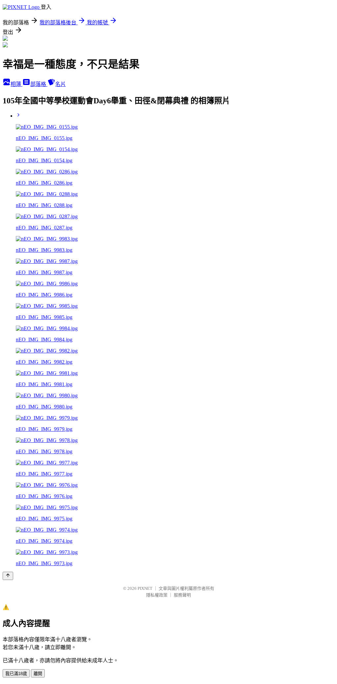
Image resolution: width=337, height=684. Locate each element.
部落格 (38, 84)
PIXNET (145, 588)
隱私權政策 (157, 594)
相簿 (16, 84)
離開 (38, 673)
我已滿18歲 (16, 673)
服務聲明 (182, 594)
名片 (60, 84)
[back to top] (8, 576)
